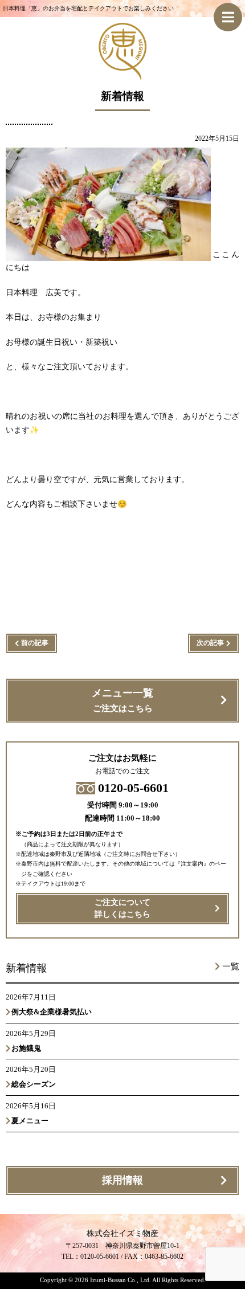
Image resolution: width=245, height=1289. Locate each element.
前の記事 (34, 643)
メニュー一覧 (122, 700)
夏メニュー (29, 1120)
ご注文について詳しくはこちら (122, 908)
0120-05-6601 (133, 788)
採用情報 (122, 1180)
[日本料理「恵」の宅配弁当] (122, 73)
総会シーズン (33, 1084)
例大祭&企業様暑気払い (51, 1011)
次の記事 (210, 643)
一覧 (230, 966)
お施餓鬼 (29, 1048)
